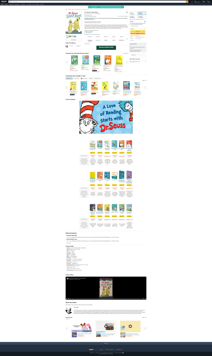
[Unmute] (145, 298)
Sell (26, 4)
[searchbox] (98, 2)
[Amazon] (4, 1)
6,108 (140, 94)
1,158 (118, 93)
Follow (78, 45)
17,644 (97, 92)
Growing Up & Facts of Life (78, 9)
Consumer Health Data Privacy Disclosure (107, 352)
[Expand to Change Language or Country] (104, 349)
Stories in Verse (72, 267)
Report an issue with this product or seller (93, 34)
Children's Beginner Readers (75, 268)
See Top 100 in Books (84, 264)
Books (66, 9)
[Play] (66, 298)
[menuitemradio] (143, 298)
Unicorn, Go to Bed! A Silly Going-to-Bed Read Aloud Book (84, 334)
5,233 (76, 93)
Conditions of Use (92, 352)
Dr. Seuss (87, 13)
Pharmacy (37, 4)
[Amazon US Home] (91, 350)
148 (128, 94)
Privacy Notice (98, 352)
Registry (30, 4)
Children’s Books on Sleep (74, 265)
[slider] (104, 298)
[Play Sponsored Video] (106, 326)
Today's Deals (11, 4)
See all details (87, 43)
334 (86, 94)
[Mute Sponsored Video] (90, 331)
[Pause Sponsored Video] (90, 329)
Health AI (6, 4)
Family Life (84, 9)
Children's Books (70, 9)
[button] (2, 4)
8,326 (108, 94)
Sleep (88, 9)
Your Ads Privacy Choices (118, 352)
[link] (74, 66)
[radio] (133, 13)
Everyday (42, 4)
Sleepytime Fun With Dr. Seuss (74, 279)
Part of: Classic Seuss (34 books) (90, 16)
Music (34, 4)
